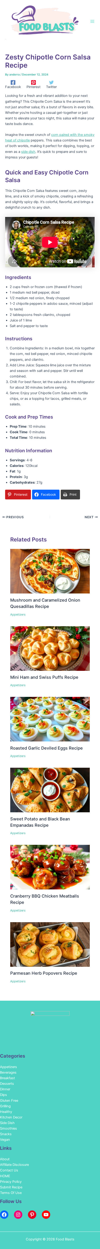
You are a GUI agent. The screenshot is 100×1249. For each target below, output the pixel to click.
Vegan (5, 1140)
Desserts (7, 1084)
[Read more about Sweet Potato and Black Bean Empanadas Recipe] (50, 790)
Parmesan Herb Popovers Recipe (43, 973)
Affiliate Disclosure (14, 1165)
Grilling (5, 1106)
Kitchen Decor (11, 1117)
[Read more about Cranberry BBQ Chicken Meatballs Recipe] (50, 867)
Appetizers (18, 614)
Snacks (6, 1134)
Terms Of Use (11, 1193)
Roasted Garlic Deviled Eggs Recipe (46, 748)
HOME (5, 1176)
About (5, 1159)
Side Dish (7, 1123)
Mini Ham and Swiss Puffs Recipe (44, 677)
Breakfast (7, 1078)
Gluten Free (9, 1100)
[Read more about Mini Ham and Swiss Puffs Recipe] (50, 648)
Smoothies (8, 1128)
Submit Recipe (11, 1187)
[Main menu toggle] (92, 21)
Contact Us (9, 1170)
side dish (28, 152)
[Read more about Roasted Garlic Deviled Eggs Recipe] (50, 719)
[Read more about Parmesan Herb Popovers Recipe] (50, 944)
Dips (3, 1095)
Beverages (8, 1072)
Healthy (6, 1112)
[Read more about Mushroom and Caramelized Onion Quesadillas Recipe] (50, 571)
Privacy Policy (11, 1182)
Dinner (5, 1089)
